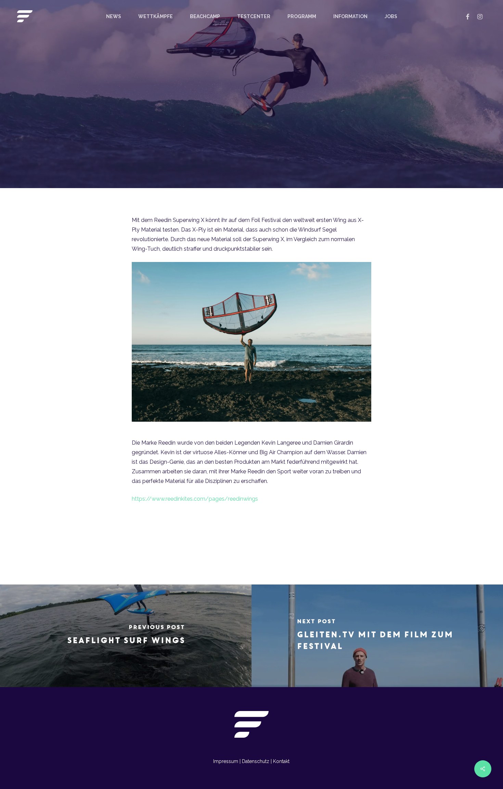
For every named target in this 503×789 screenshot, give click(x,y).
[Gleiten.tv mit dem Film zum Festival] (377, 635)
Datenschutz (255, 761)
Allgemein (251, 139)
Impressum (225, 761)
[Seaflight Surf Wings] (126, 635)
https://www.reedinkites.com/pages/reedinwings (195, 499)
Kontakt (281, 761)
